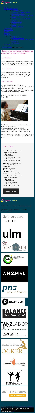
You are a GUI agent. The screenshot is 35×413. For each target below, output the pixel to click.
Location (7, 33)
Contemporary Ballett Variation (21, 12)
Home (3, 47)
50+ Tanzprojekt (16, 22)
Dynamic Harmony (17, 26)
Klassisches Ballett (17, 10)
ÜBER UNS (7, 34)
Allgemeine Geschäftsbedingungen (22, 39)
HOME (6, 7)
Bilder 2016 (14, 36)
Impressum (15, 43)
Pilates (13, 25)
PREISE (6, 31)
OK (14, 411)
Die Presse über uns (17, 38)
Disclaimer (14, 41)
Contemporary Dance (18, 14)
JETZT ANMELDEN (11, 192)
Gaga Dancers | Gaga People (20, 18)
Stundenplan (8, 28)
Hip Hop (14, 20)
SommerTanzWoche (26, 406)
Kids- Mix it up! (15, 23)
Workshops (8, 47)
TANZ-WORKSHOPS (11, 9)
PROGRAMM (8, 30)
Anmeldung (8, 44)
